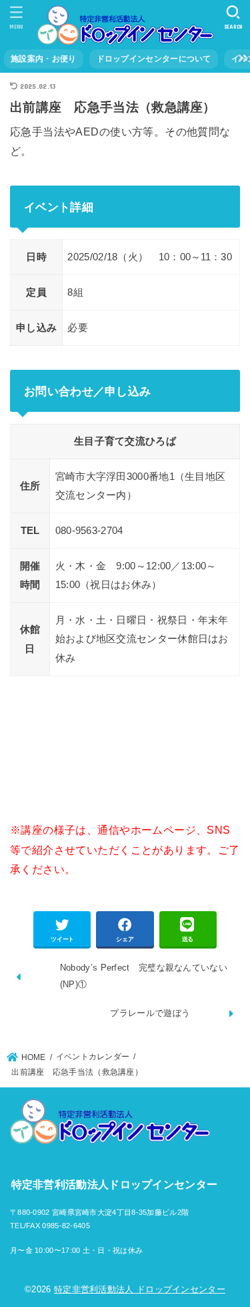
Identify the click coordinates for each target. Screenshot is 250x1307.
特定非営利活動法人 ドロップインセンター (139, 1289)
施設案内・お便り (43, 59)
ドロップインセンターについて (154, 59)
